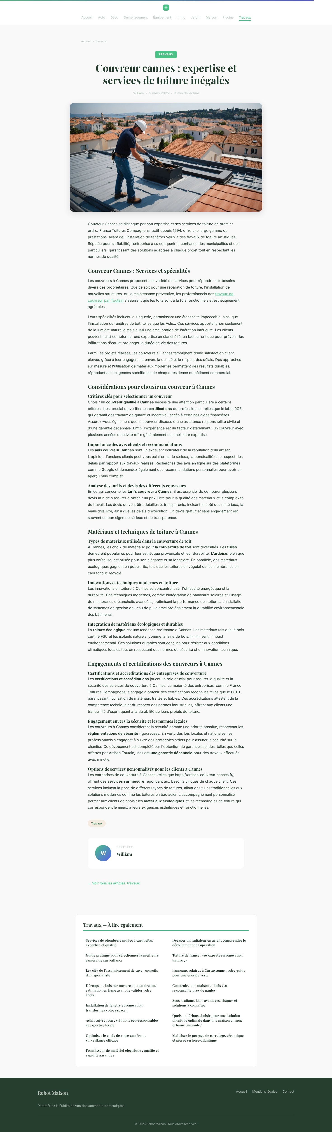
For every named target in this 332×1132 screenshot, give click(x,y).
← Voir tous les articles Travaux (114, 883)
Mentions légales (264, 1091)
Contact (288, 1091)
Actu (101, 17)
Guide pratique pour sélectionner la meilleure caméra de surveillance (122, 957)
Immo (181, 17)
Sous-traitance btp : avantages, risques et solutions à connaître (204, 1002)
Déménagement (136, 17)
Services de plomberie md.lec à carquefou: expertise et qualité (119, 942)
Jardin (195, 17)
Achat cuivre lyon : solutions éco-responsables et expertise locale (122, 1022)
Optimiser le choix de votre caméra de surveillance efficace (116, 1037)
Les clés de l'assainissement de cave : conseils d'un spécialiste (122, 972)
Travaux (245, 17)
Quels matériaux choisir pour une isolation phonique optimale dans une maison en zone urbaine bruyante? (207, 1020)
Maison (211, 17)
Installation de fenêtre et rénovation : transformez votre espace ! (115, 1007)
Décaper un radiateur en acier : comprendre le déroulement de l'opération (209, 942)
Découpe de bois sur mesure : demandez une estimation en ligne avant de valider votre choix (121, 990)
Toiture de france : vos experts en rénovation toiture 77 (207, 957)
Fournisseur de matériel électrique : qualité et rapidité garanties (122, 1052)
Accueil (87, 17)
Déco (114, 17)
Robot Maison (53, 1092)
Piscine (228, 17)
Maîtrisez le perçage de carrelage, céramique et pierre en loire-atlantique (208, 1037)
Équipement (162, 17)
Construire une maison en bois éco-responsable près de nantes (200, 987)
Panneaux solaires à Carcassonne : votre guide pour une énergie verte (208, 972)
